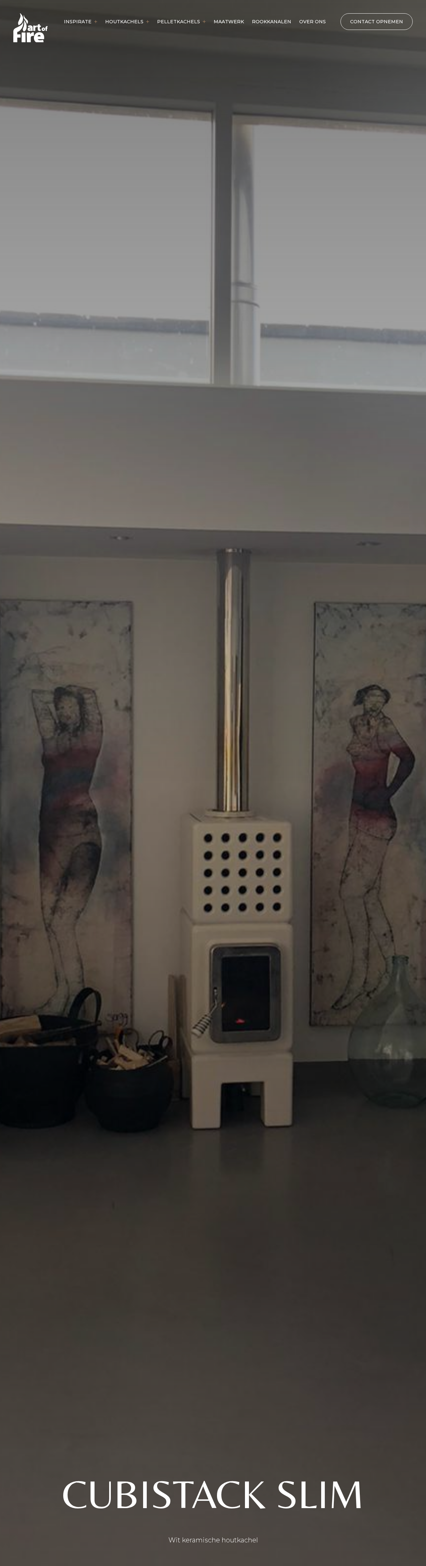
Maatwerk (229, 22)
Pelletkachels (178, 21)
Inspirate (78, 21)
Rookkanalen (271, 22)
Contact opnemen (376, 22)
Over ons (312, 22)
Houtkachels (124, 21)
